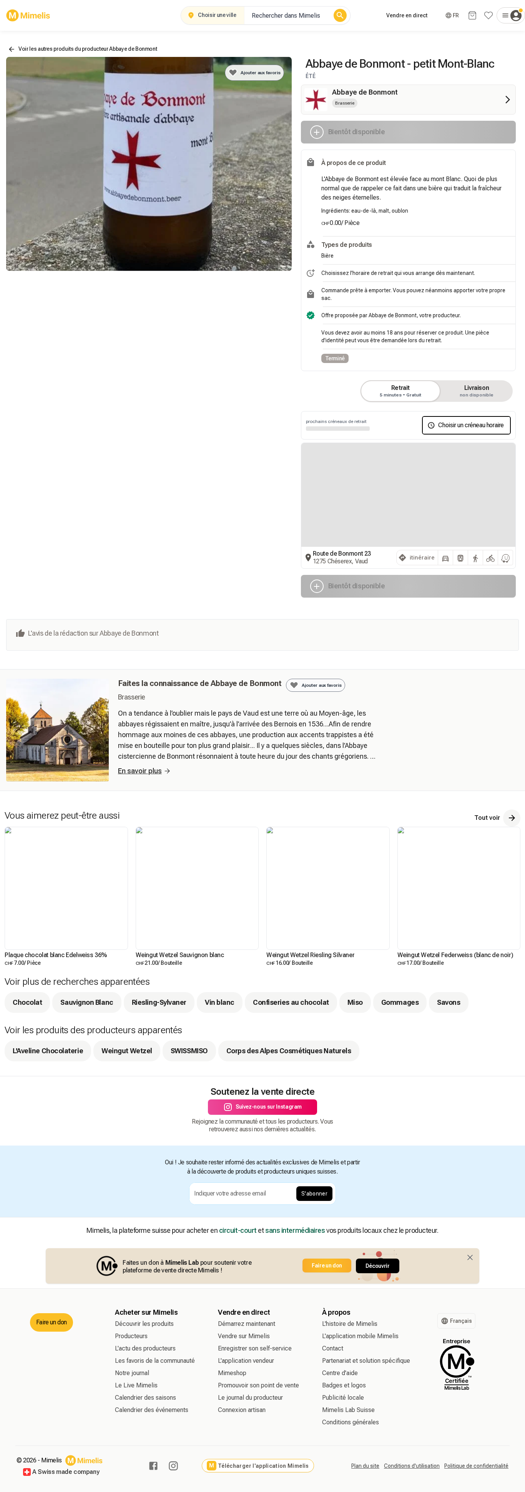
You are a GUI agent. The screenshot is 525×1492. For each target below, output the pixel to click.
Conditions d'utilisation (412, 1466)
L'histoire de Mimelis (349, 1323)
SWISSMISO (189, 1051)
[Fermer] (470, 1257)
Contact (332, 1348)
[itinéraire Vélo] (490, 557)
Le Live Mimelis (136, 1385)
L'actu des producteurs (145, 1348)
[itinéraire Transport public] (460, 557)
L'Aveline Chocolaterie (48, 1051)
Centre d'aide (340, 1373)
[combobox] (287, 15)
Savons (448, 1002)
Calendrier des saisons (145, 1397)
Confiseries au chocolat (291, 1002)
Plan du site (365, 1466)
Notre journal (132, 1373)
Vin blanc (219, 1002)
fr (456, 15)
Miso (355, 1002)
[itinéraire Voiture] (445, 557)
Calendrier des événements (151, 1410)
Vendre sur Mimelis (244, 1336)
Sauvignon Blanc (86, 1002)
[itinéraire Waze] (505, 557)
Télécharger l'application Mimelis (259, 1465)
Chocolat (27, 1002)
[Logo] (28, 15)
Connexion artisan (242, 1410)
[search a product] (340, 15)
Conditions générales (350, 1422)
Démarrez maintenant (246, 1323)
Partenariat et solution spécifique (366, 1360)
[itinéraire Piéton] (475, 557)
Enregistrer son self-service (255, 1348)
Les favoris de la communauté (155, 1360)
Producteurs (131, 1336)
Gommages (400, 1002)
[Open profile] (511, 15)
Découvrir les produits (144, 1323)
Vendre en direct (406, 15)
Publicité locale (343, 1397)
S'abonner (314, 1194)
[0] (472, 15)
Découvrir (378, 1266)
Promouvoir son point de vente (258, 1385)
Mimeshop (232, 1373)
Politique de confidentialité (476, 1466)
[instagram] (173, 1466)
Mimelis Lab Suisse (348, 1410)
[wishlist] (488, 15)
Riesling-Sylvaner (159, 1002)
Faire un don (327, 1265)
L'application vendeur (246, 1360)
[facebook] (153, 1466)
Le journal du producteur (250, 1397)
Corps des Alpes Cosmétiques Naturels (288, 1051)
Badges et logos (344, 1385)
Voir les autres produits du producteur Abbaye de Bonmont (87, 49)
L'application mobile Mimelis (360, 1336)
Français (461, 1321)
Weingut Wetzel (126, 1051)
